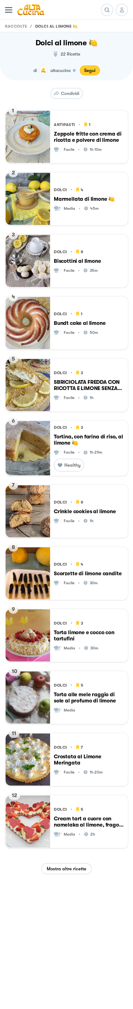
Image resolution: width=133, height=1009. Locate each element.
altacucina (60, 70)
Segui (90, 70)
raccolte (16, 26)
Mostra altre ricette (66, 869)
